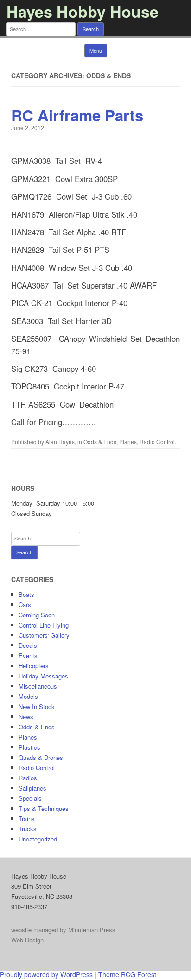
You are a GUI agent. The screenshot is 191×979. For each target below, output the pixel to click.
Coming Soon (37, 614)
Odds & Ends (99, 442)
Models (28, 696)
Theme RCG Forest (127, 974)
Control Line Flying (44, 625)
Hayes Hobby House (82, 11)
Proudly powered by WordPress (46, 974)
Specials (30, 798)
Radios (28, 777)
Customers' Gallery (44, 635)
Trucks (28, 828)
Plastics (29, 747)
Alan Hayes (60, 442)
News (26, 716)
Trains (27, 818)
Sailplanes (32, 788)
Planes (128, 442)
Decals (28, 645)
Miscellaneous (38, 686)
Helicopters (34, 665)
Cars (25, 604)
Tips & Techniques (44, 808)
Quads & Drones (41, 757)
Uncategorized (38, 839)
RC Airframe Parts (77, 115)
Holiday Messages (43, 675)
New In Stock (37, 706)
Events (28, 655)
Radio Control (157, 442)
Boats (26, 594)
